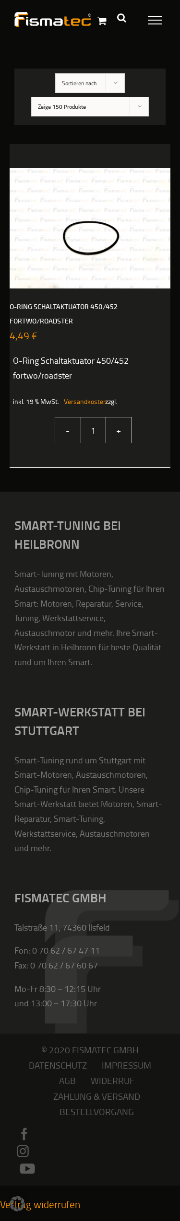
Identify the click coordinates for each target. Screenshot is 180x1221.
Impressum (126, 1065)
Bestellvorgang (97, 1111)
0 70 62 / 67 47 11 (66, 950)
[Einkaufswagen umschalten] (102, 21)
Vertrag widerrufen (40, 1204)
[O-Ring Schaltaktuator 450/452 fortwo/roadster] (90, 228)
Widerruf (112, 1080)
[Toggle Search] (121, 18)
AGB (67, 1080)
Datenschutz (58, 1065)
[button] (17, 1203)
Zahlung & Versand (96, 1096)
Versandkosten (80, 401)
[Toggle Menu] (149, 18)
